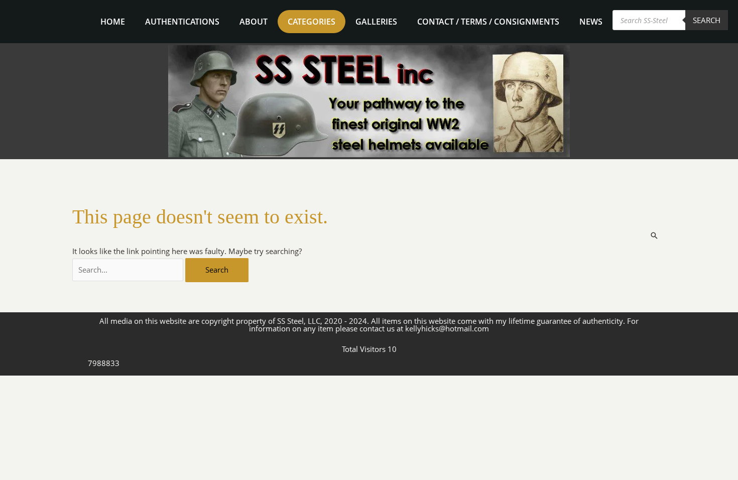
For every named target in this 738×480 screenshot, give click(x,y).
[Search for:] (129, 270)
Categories (311, 21)
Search (706, 20)
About (253, 21)
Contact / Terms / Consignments (488, 21)
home (112, 21)
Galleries (376, 21)
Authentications (182, 21)
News (590, 21)
